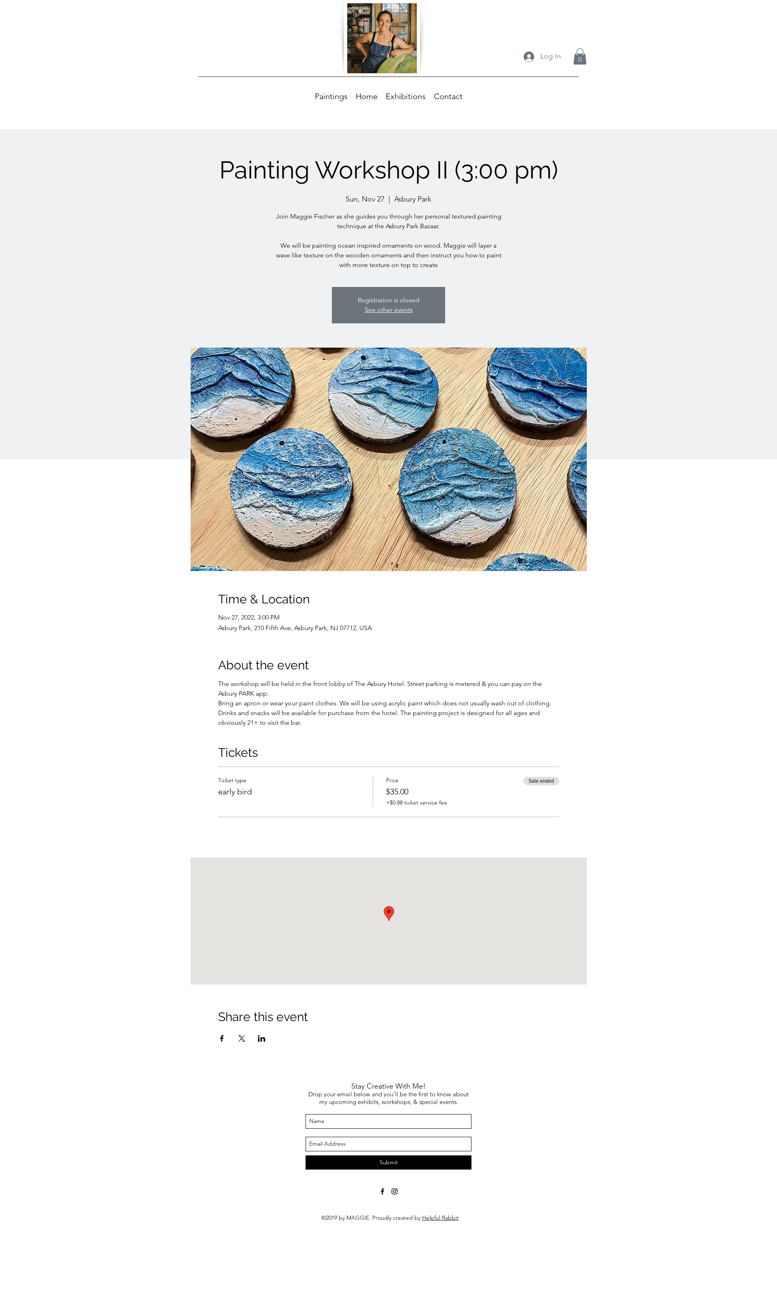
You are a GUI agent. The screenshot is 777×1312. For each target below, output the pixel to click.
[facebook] (382, 1191)
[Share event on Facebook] (222, 1038)
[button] (580, 56)
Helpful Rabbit (440, 1217)
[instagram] (395, 1191)
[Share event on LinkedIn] (261, 1038)
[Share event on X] (242, 1038)
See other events (389, 310)
